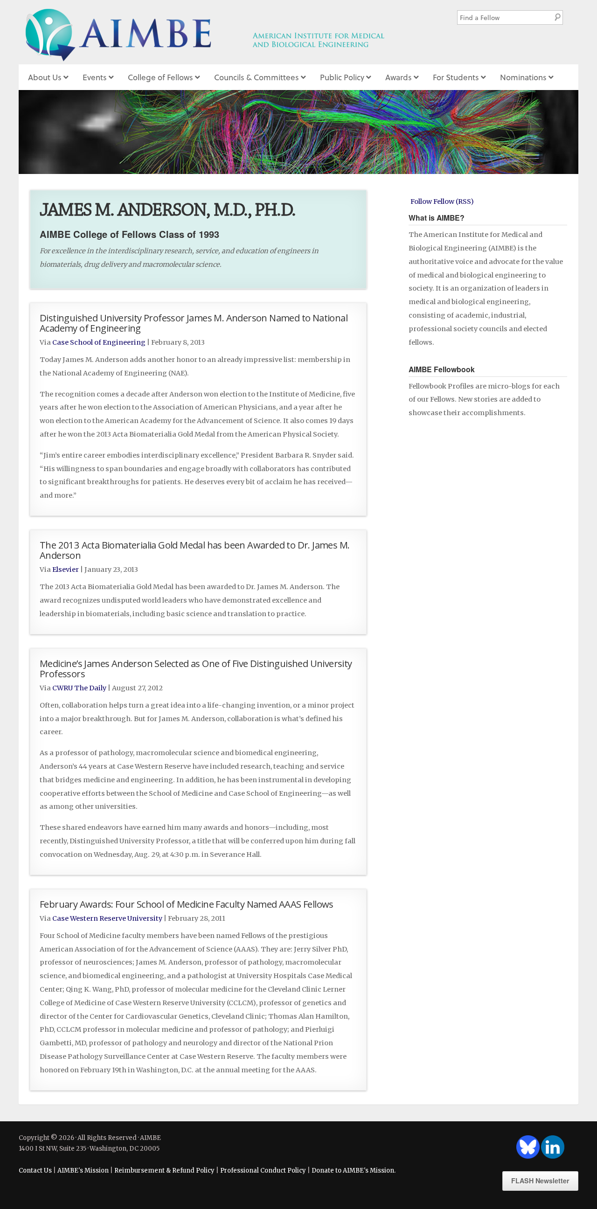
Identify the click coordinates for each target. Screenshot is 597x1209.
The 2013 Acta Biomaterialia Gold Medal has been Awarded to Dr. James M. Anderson (194, 550)
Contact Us (35, 1170)
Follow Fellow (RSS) (442, 201)
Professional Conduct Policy (263, 1170)
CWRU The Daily (79, 688)
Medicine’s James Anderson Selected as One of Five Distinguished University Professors (196, 668)
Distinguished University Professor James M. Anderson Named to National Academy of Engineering (193, 322)
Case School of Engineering (99, 342)
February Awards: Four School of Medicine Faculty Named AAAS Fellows (186, 903)
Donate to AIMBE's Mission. (354, 1170)
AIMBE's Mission (83, 1170)
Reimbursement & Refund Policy (164, 1170)
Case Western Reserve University (107, 918)
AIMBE (225, 32)
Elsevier (65, 569)
